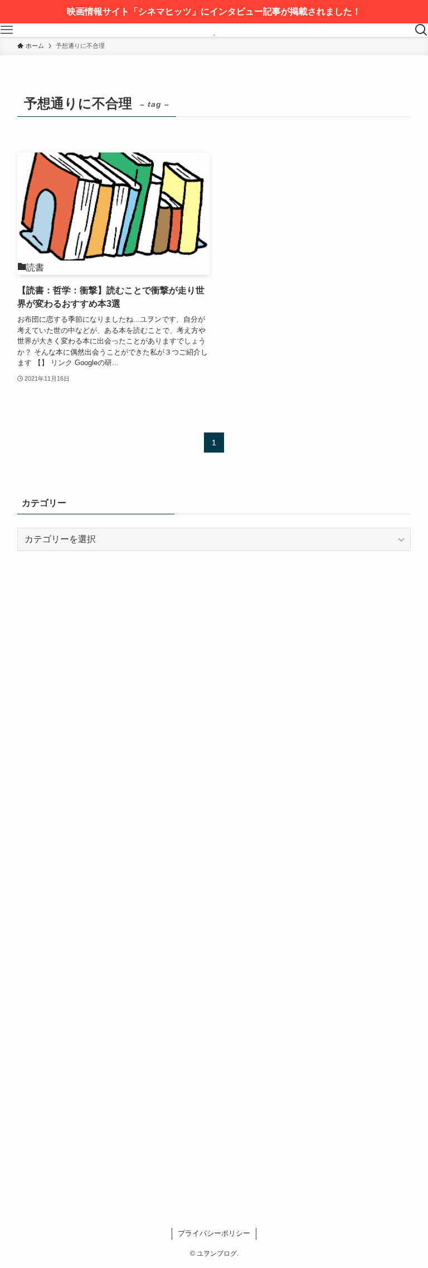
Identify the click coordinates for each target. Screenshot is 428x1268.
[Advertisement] (214, 647)
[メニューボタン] (6, 30)
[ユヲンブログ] (214, 30)
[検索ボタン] (421, 30)
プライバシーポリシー (214, 1233)
